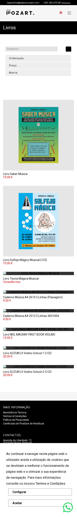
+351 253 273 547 (52, 2)
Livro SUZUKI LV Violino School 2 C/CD (27, 371)
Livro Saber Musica (15, 174)
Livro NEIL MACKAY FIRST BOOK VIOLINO (29, 334)
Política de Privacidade (16, 419)
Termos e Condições (50, 483)
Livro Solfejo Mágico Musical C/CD (25, 260)
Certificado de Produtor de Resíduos (23, 423)
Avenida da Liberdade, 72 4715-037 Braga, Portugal (17, 441)
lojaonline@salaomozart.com (23, 2)
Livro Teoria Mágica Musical (21, 278)
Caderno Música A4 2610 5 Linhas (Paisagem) (33, 297)
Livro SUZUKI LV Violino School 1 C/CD (27, 353)
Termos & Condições (15, 416)
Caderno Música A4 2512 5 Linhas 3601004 (31, 315)
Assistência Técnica (14, 412)
